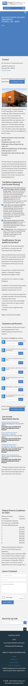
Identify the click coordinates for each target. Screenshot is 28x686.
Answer (21, 343)
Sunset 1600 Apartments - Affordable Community (9, 433)
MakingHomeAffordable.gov (14, 646)
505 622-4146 (6, 70)
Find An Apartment (25, 12)
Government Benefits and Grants (14, 643)
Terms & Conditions (14, 665)
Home (2, 25)
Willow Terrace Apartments (10, 455)
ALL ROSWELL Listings (17, 81)
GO (25, 622)
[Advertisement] (14, 42)
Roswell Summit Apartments (10, 422)
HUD (14, 639)
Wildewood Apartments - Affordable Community (9, 445)
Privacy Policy (14, 662)
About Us (14, 659)
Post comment (7, 602)
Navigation (7, 8)
